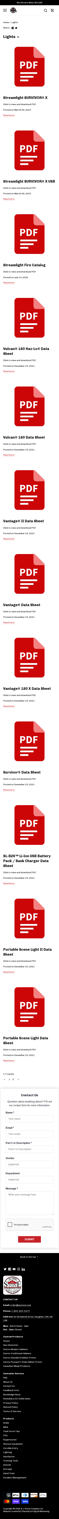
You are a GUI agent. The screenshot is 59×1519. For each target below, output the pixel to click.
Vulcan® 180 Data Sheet (24, 437)
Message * (12, 1188)
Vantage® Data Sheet (21, 605)
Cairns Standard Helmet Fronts (19, 1357)
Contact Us (9, 1386)
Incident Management (14, 1477)
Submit (29, 1239)
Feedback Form (11, 1390)
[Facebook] (9, 1269)
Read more (8, 115)
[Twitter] (5, 1269)
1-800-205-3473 (20, 1311)
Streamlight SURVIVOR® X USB (29, 181)
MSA (5, 1427)
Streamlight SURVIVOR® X (25, 98)
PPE (5, 1435)
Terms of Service (12, 1411)
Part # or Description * (19, 1143)
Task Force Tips (11, 1431)
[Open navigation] (5, 10)
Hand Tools (9, 1473)
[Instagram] (18, 1269)
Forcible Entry (10, 1448)
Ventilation (9, 1456)
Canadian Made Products (16, 1366)
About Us (8, 1382)
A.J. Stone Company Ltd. (32, 1508)
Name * (10, 1112)
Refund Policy (10, 1407)
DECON (7, 1465)
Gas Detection (10, 1345)
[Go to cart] (52, 10)
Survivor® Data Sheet (22, 772)
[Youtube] (14, 1269)
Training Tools (10, 1460)
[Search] (45, 10)
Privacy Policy (10, 1403)
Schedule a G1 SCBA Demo (16, 1398)
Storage (7, 1469)
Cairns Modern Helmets (15, 1349)
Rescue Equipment (13, 1444)
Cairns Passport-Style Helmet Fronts (22, 1362)
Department (13, 1173)
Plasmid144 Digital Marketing (35, 1511)
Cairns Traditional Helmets (17, 1353)
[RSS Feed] (18, 36)
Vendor (10, 1158)
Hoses (6, 1341)
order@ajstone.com (20, 1305)
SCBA (6, 1423)
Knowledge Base (11, 1394)
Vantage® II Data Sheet (23, 521)
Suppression (10, 1439)
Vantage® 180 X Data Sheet (27, 688)
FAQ (5, 1377)
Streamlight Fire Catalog (24, 265)
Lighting (7, 1452)
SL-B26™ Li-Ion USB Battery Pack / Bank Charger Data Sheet (27, 861)
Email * (10, 1127)
